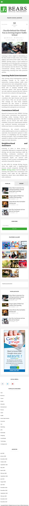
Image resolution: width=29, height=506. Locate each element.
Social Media (3, 438)
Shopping (3, 435)
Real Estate (3, 432)
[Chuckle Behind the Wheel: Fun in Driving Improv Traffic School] (14, 48)
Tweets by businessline (7, 283)
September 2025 (4, 464)
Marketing (3, 427)
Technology (3, 441)
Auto (2, 392)
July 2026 (2, 453)
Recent (21, 183)
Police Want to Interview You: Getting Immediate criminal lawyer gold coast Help (16, 189)
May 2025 (3, 467)
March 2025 (3, 470)
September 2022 (4, 493)
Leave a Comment (11, 40)
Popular (7, 183)
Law (1, 424)
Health (2, 415)
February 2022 (4, 496)
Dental (2, 401)
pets (1, 429)
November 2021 (4, 501)
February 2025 (4, 473)
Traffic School (19, 37)
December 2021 (4, 499)
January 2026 (3, 456)
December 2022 (4, 487)
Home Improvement (5, 418)
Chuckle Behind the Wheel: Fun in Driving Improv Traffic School (14, 32)
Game (2, 412)
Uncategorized (4, 444)
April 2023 (3, 484)
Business (3, 395)
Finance (2, 409)
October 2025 (3, 461)
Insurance (3, 421)
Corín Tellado (9, 37)
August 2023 (3, 481)
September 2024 (4, 476)
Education (4, 24)
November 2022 (4, 490)
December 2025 (4, 459)
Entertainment (4, 407)
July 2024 (2, 479)
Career (2, 398)
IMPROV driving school (8, 169)
